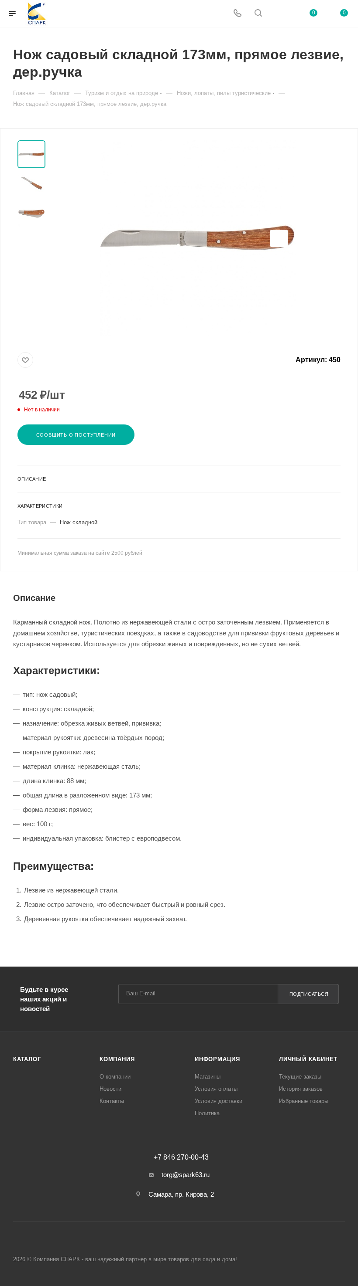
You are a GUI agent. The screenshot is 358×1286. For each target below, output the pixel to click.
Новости (110, 1089)
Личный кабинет (308, 1059)
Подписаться (309, 994)
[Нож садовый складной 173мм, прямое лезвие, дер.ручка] (198, 238)
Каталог (27, 1059)
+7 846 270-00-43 (181, 1157)
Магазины (207, 1076)
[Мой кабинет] (279, 13)
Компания (117, 1059)
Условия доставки (218, 1101)
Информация (217, 1059)
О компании (115, 1076)
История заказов (301, 1089)
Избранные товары (303, 1101)
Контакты (112, 1101)
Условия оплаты (216, 1089)
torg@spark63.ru (186, 1174)
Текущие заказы (300, 1076)
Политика (207, 1113)
